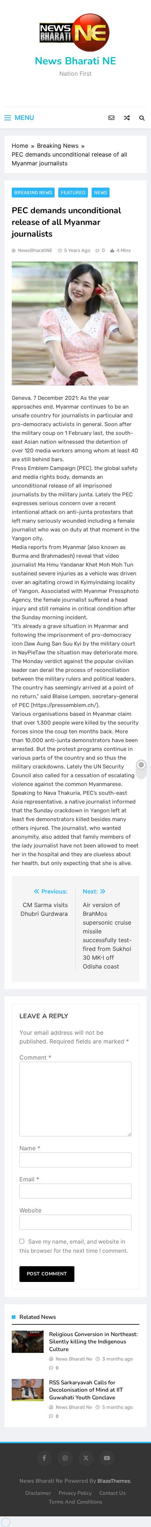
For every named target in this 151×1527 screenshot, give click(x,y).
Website (30, 1210)
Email (29, 1179)
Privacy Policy (75, 1493)
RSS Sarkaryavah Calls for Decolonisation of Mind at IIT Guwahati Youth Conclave (86, 1390)
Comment (35, 1057)
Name (29, 1148)
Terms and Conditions (75, 1501)
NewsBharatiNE (35, 250)
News (100, 192)
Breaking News (33, 192)
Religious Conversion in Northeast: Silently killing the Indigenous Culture (93, 1342)
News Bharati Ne (74, 1359)
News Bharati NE (75, 61)
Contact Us (112, 1493)
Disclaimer (38, 1493)
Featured (73, 192)
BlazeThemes (113, 1481)
